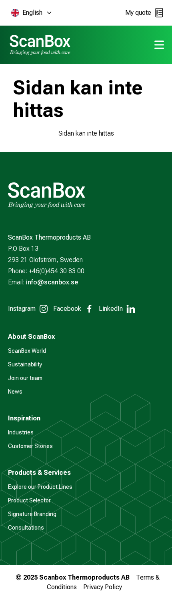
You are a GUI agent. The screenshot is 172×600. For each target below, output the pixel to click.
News (15, 391)
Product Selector (29, 500)
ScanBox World (27, 351)
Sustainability (25, 364)
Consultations (26, 527)
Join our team (25, 378)
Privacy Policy (102, 587)
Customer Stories (30, 446)
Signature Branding (32, 514)
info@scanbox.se (52, 282)
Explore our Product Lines (40, 487)
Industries (21, 432)
